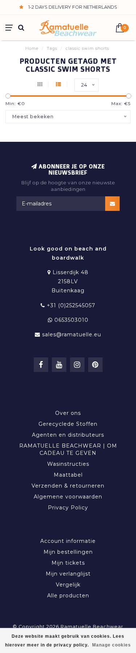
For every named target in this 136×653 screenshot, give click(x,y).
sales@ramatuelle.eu (71, 334)
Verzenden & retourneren (68, 485)
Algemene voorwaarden (68, 496)
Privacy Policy (68, 507)
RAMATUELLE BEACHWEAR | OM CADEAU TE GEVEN (68, 449)
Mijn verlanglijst (68, 573)
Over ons (68, 413)
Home (31, 48)
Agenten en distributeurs (68, 435)
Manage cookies (111, 645)
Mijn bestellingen (68, 552)
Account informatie (68, 541)
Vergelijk (68, 584)
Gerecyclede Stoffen (68, 424)
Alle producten (68, 595)
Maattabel (68, 475)
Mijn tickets (68, 563)
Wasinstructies (68, 464)
